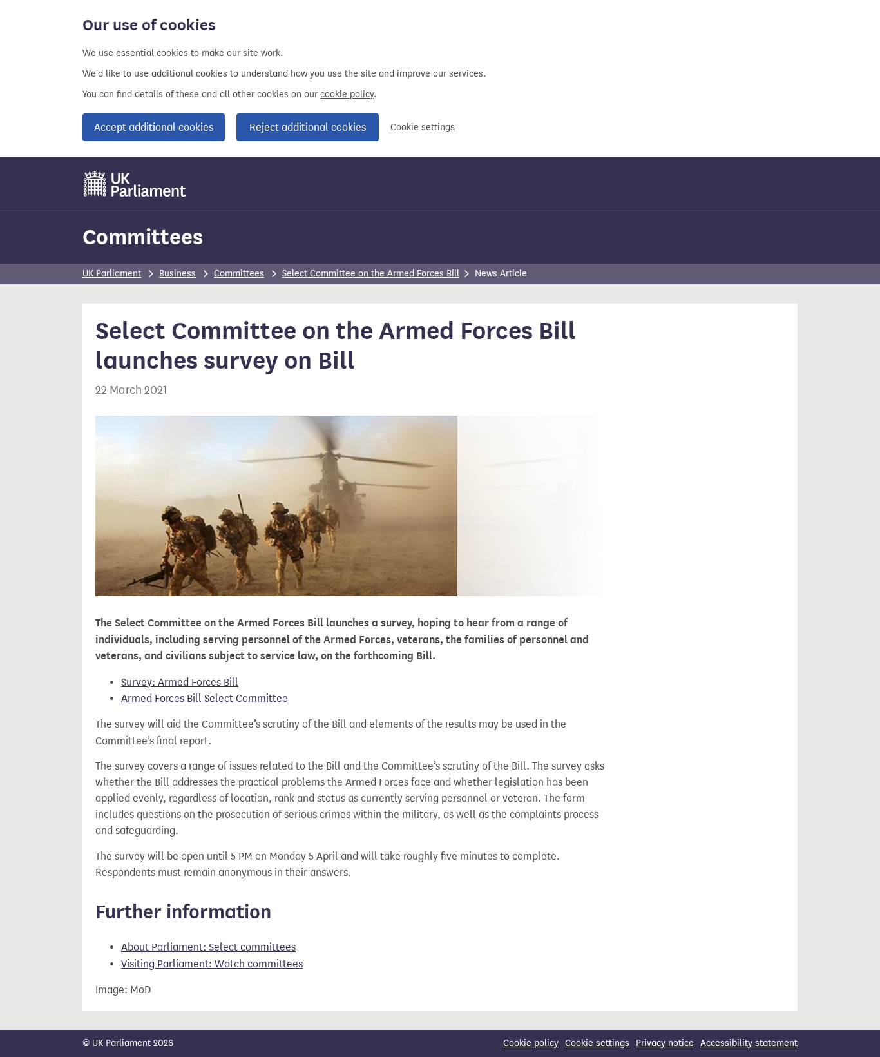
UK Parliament (111, 273)
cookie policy (347, 94)
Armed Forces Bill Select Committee (204, 698)
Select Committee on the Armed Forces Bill (370, 273)
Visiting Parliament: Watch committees (212, 964)
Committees (142, 237)
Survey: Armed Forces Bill (179, 682)
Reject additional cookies (307, 127)
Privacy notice (665, 1043)
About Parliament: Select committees (208, 947)
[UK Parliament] (134, 184)
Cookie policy (531, 1043)
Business (177, 273)
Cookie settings (422, 127)
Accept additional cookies (153, 127)
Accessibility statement (749, 1043)
